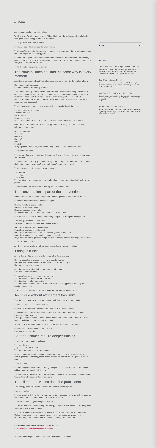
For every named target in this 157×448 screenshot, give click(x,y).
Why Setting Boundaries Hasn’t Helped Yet (115, 93)
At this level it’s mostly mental (111, 106)
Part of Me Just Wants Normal (110, 80)
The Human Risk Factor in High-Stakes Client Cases (119, 67)
